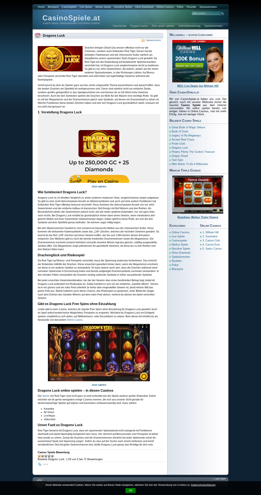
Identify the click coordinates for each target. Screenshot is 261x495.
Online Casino (75, 319)
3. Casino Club (211, 240)
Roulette (191, 7)
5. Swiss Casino (212, 248)
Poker (180, 7)
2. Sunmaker (210, 236)
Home (41, 7)
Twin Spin (177, 159)
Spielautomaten (208, 7)
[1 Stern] (39, 456)
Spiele (45, 395)
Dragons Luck (54, 35)
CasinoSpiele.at (71, 18)
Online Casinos (165, 7)
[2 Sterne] (42, 456)
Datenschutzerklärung (203, 485)
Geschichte (119, 25)
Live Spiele (86, 7)
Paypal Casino (139, 25)
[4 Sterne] (49, 456)
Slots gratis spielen (163, 25)
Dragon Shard (180, 155)
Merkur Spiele (103, 7)
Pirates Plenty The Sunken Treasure (193, 151)
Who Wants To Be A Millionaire (190, 164)
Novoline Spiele (123, 7)
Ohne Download (144, 7)
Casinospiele (69, 7)
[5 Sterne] (52, 456)
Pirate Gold (178, 143)
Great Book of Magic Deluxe (188, 127)
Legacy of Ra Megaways (186, 135)
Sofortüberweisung (189, 25)
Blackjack (53, 7)
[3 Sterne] (46, 456)
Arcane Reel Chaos (183, 139)
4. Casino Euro (211, 244)
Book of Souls (180, 131)
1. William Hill (210, 232)
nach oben (220, 478)
